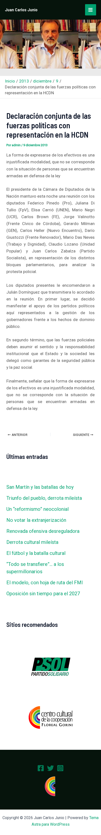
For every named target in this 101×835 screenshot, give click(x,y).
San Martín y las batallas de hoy (40, 487)
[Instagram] (60, 768)
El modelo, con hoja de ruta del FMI (44, 582)
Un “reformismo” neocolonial (37, 509)
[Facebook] (40, 768)
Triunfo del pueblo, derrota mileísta (44, 498)
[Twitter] (50, 768)
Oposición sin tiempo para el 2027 (43, 593)
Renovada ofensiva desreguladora (42, 531)
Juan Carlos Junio (21, 9)
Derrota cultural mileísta (32, 542)
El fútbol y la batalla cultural (35, 553)
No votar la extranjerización (36, 520)
